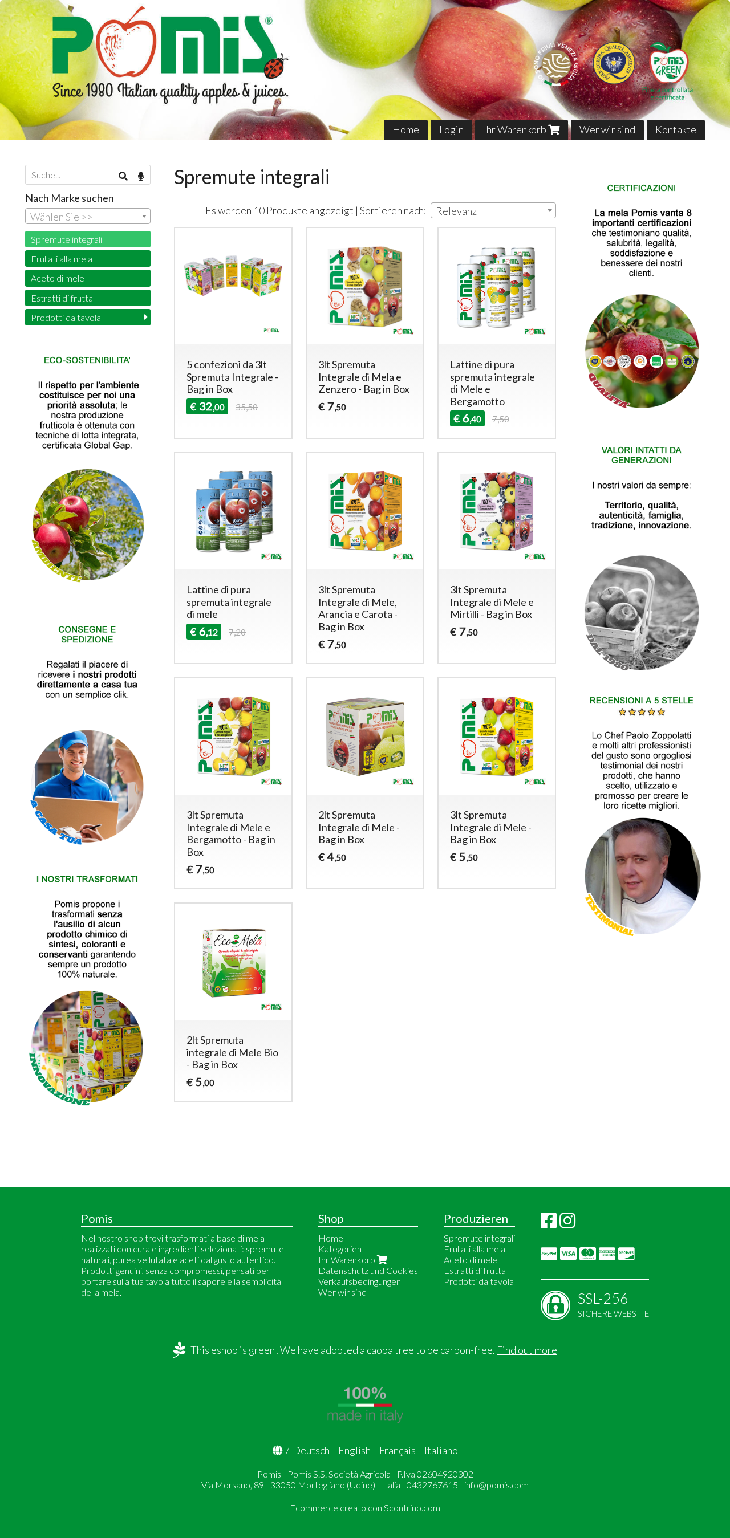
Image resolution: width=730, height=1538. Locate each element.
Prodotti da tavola (66, 317)
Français (397, 1450)
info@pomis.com (496, 1484)
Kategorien (340, 1248)
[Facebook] (549, 1223)
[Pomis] (365, 70)
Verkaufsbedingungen (359, 1281)
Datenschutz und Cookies (368, 1270)
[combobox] (493, 210)
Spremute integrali (66, 239)
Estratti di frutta (62, 297)
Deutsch (311, 1450)
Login (451, 129)
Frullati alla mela (61, 258)
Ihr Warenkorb (516, 129)
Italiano (441, 1450)
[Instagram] (567, 1223)
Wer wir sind (607, 129)
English (354, 1450)
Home (405, 129)
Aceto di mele (57, 277)
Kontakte (675, 129)
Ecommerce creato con (365, 1507)
